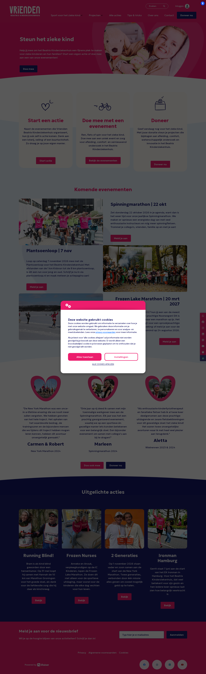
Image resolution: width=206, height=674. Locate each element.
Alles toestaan (84, 356)
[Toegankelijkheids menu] (202, 3)
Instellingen (121, 356)
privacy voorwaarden (106, 332)
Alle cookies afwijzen (103, 364)
